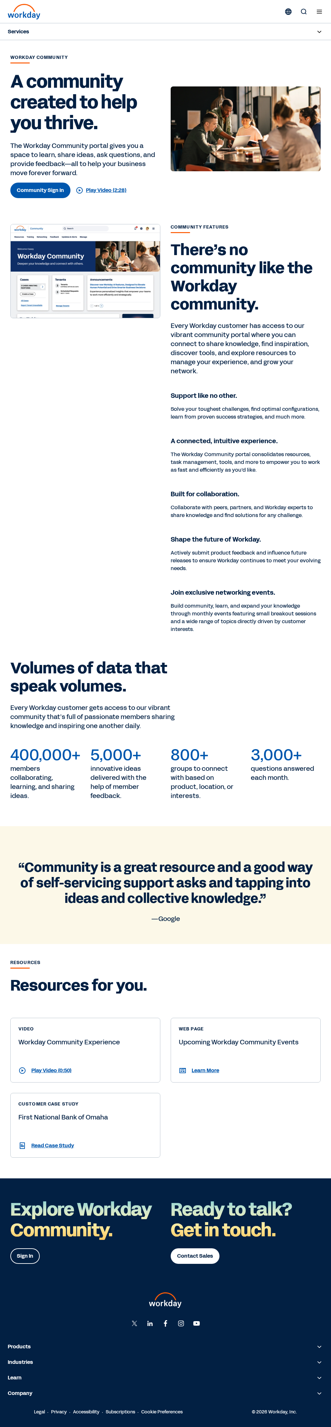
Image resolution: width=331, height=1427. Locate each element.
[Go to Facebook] (165, 1323)
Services (18, 31)
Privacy (59, 1412)
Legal (39, 1412)
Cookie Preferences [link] (162, 1412)
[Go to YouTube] (196, 1323)
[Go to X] (134, 1323)
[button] (85, 1070)
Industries (20, 1362)
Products (19, 1346)
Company (20, 1393)
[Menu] (319, 11)
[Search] (304, 11)
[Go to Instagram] (181, 1323)
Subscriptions (120, 1412)
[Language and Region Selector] (288, 11)
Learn (15, 1377)
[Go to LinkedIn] (150, 1323)
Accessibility (86, 1412)
